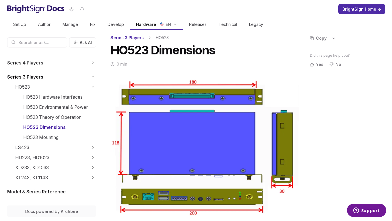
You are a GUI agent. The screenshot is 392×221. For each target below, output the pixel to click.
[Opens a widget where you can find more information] (366, 211)
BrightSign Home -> (361, 9)
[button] (93, 63)
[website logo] (36, 9)
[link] (19, 24)
